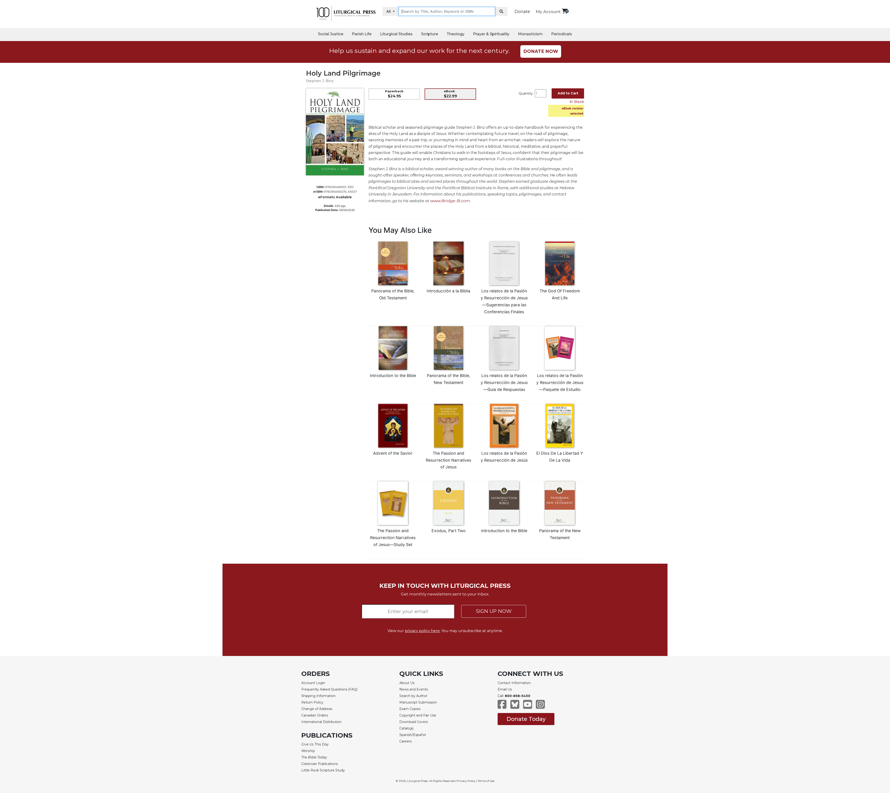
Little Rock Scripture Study (323, 770)
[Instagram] (540, 706)
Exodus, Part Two (449, 530)
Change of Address (316, 709)
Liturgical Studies (396, 34)
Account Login (313, 683)
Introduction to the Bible (393, 375)
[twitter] (514, 706)
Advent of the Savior (393, 453)
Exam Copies (409, 709)
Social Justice (330, 34)
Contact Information (514, 683)
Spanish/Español (412, 735)
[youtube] (527, 706)
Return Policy (312, 702)
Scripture (429, 34)
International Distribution (321, 722)
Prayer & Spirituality (491, 34)
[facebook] (502, 706)
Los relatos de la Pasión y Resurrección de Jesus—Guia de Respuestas (504, 382)
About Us (406, 683)
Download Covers (413, 722)
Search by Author (413, 696)
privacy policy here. (422, 631)
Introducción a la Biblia (448, 290)
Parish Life (362, 34)
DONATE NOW (540, 51)
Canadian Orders (314, 715)
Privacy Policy (466, 781)
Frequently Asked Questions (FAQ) (329, 689)
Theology (455, 34)
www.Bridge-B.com (450, 200)
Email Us (505, 689)
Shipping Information (318, 696)
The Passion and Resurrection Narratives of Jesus (448, 460)
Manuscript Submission (418, 702)
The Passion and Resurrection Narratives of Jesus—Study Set (393, 537)
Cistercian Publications (319, 764)
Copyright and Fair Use (417, 715)
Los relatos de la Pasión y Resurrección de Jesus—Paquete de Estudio (559, 382)
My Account (548, 11)
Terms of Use (486, 781)
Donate (522, 11)
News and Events (413, 689)
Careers (405, 741)
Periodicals (561, 34)
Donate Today (526, 719)
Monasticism (530, 34)
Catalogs (406, 728)
